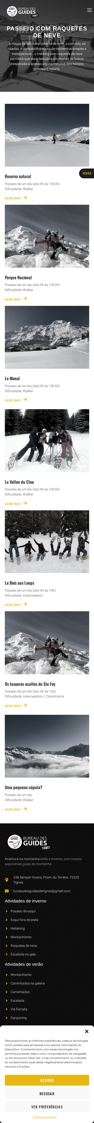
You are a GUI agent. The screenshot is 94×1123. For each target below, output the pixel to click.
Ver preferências (47, 1106)
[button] (86, 1031)
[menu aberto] (89, 10)
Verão (87, 173)
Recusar (47, 1093)
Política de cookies (45, 1117)
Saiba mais (13, 198)
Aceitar (47, 1080)
